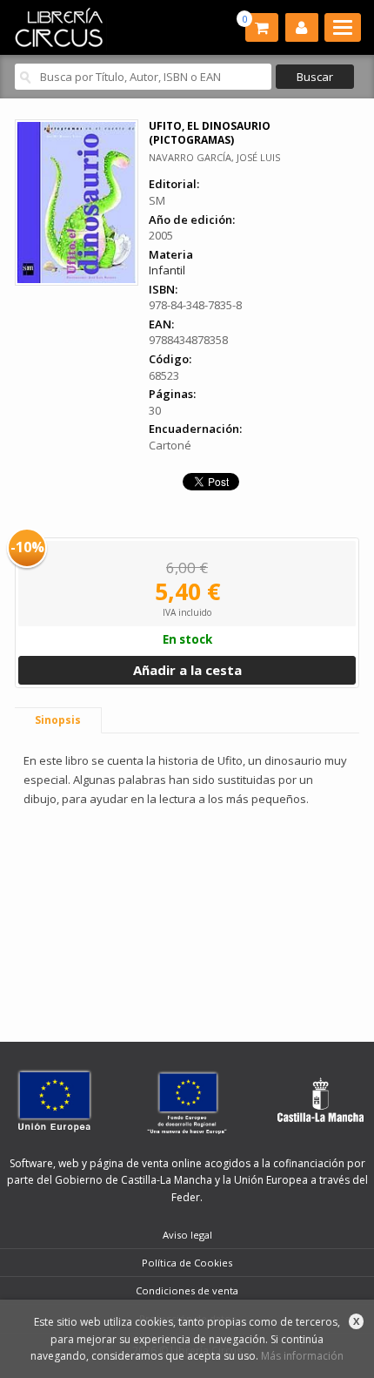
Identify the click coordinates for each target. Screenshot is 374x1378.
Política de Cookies (187, 1262)
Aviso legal (187, 1234)
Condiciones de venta (187, 1290)
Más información (302, 1355)
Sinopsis (58, 720)
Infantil (167, 270)
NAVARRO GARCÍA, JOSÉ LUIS (214, 157)
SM (157, 200)
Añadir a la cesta (187, 670)
